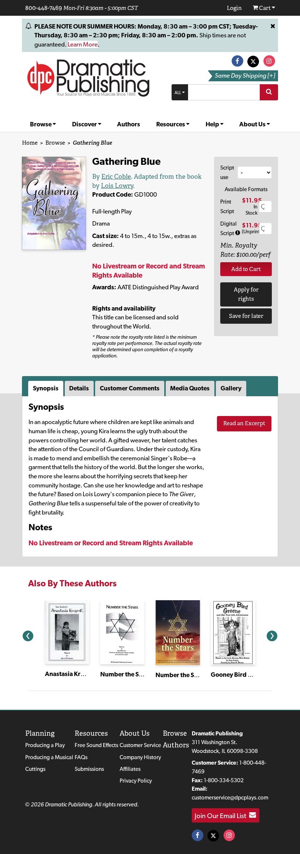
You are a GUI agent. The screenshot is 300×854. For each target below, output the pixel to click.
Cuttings (35, 768)
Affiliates (130, 768)
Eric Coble (116, 176)
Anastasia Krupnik (71, 673)
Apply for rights (246, 294)
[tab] (46, 388)
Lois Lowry (117, 186)
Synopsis (46, 388)
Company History (140, 757)
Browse (41, 124)
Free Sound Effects (96, 745)
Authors (128, 124)
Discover (85, 124)
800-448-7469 (43, 8)
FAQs (81, 757)
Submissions (89, 768)
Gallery (231, 388)
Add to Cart (246, 269)
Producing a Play (45, 745)
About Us (253, 124)
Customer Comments (130, 388)
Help (213, 124)
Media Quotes (190, 388)
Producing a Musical (49, 757)
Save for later (246, 316)
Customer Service (140, 745)
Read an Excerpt (244, 423)
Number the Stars (125, 674)
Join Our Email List (222, 815)
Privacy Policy (136, 780)
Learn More (83, 44)
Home (30, 142)
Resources (171, 124)
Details (79, 388)
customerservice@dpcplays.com (230, 797)
